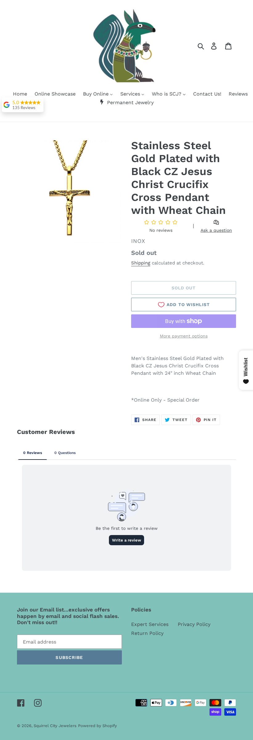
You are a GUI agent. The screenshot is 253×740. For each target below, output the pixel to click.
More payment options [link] (184, 335)
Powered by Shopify (97, 725)
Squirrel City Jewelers (55, 725)
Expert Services (149, 624)
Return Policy (147, 633)
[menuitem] (16, 94)
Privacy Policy (194, 624)
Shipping (140, 263)
